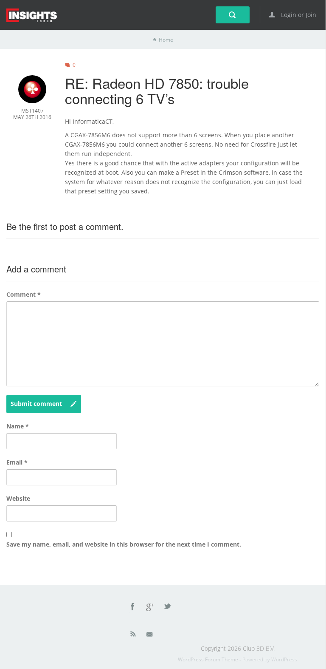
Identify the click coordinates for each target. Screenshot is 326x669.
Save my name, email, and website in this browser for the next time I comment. (123, 544)
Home (166, 39)
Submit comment (36, 404)
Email (17, 462)
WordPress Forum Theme (208, 659)
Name (17, 426)
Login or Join (297, 15)
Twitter (168, 608)
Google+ (150, 608)
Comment (23, 294)
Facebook (133, 608)
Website (18, 498)
